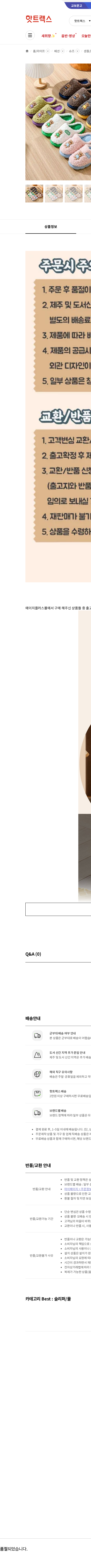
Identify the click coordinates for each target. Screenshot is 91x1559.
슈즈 (71, 51)
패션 (57, 51)
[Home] (27, 51)
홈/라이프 (39, 51)
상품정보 (50, 226)
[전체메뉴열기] (30, 35)
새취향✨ (48, 35)
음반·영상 (68, 35)
